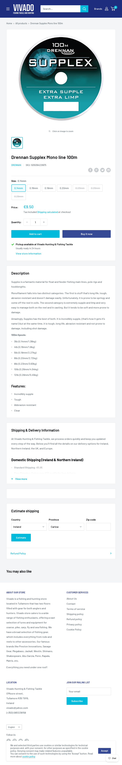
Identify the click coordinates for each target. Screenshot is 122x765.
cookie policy (28, 756)
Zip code (91, 519)
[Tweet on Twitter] (102, 169)
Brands (98, 8)
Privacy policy (74, 624)
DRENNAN (16, 165)
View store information (28, 253)
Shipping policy (75, 613)
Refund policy (74, 619)
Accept (104, 750)
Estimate (21, 537)
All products (21, 23)
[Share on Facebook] (90, 169)
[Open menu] (8, 9)
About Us (72, 598)
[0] (113, 9)
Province (54, 519)
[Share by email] (108, 169)
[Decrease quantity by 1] (27, 222)
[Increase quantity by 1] (44, 222)
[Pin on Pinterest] (96, 169)
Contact (71, 603)
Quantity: (16, 222)
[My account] (106, 9)
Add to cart (35, 233)
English (11, 727)
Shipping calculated (47, 212)
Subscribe (77, 700)
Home (9, 23)
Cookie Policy (74, 629)
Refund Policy (18, 553)
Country (15, 519)
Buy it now (86, 233)
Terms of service (76, 608)
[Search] (84, 8)
